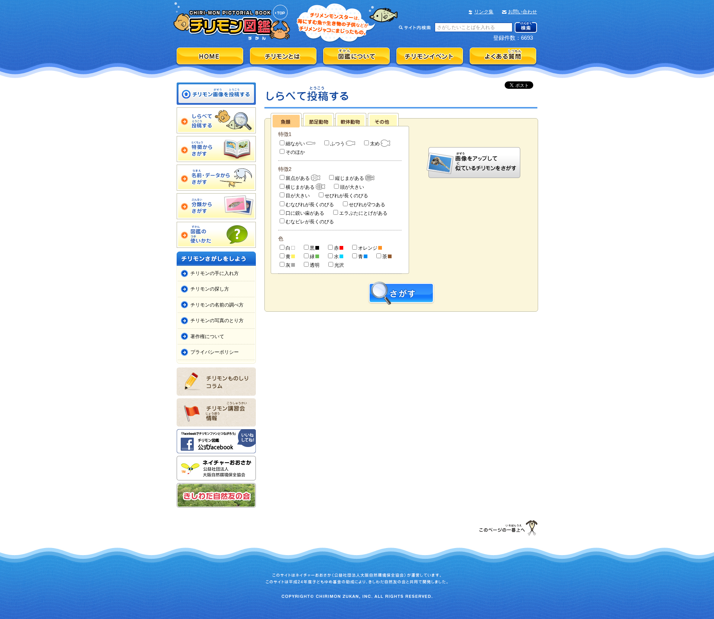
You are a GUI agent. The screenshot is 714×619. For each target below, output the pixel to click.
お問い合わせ (522, 11)
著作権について (207, 336)
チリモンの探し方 (209, 289)
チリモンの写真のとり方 (217, 320)
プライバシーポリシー (214, 352)
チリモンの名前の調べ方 (217, 305)
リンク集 (483, 11)
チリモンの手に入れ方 (214, 273)
